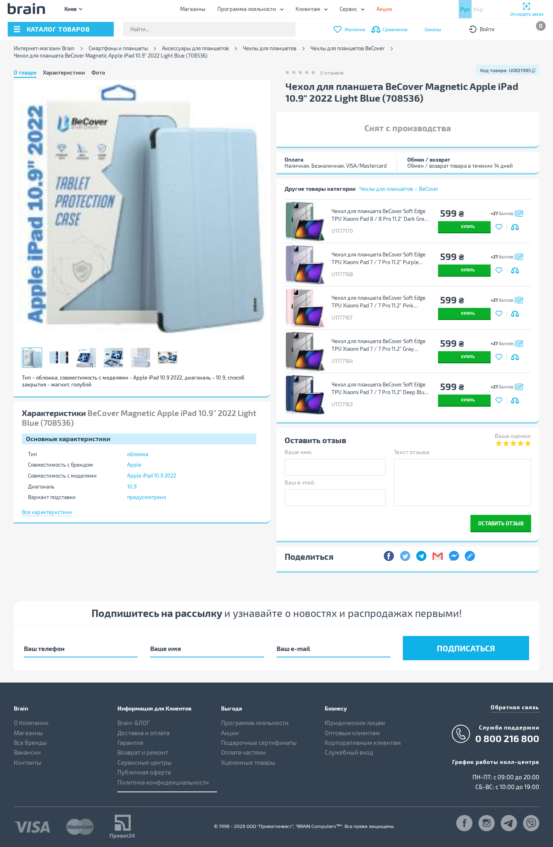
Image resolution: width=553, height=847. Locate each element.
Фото (98, 72)
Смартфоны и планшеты (118, 48)
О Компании (31, 722)
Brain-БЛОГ (133, 722)
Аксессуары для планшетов (195, 48)
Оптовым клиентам (352, 732)
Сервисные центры (144, 762)
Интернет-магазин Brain (44, 48)
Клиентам (308, 9)
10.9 (131, 486)
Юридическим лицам (355, 722)
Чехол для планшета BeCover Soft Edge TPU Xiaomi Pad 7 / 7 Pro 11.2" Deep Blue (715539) (379, 388)
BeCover (428, 189)
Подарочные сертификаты (259, 742)
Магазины (192, 9)
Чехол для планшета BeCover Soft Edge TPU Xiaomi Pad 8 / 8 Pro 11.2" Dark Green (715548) (381, 215)
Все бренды (30, 742)
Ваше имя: (298, 451)
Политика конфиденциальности (163, 782)
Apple (134, 464)
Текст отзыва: (412, 451)
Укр (478, 9)
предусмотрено (146, 497)
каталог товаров (58, 29)
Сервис (348, 9)
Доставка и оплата (143, 732)
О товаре (25, 72)
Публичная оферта (144, 772)
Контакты (27, 762)
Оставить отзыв (500, 523)
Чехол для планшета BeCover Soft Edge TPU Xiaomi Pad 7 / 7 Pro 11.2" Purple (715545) (378, 258)
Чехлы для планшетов (269, 48)
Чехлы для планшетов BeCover (348, 48)
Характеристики (64, 72)
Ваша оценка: (513, 435)
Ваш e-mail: (300, 482)
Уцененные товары (248, 762)
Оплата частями (243, 752)
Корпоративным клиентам (363, 742)
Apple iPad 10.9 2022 (151, 475)
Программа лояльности (246, 9)
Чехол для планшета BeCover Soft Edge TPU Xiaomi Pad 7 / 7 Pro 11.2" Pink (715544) (378, 301)
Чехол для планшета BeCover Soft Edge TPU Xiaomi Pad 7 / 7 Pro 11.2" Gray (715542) (378, 345)
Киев (70, 9)
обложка (137, 454)
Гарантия (130, 742)
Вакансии (27, 752)
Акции (230, 732)
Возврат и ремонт (142, 752)
